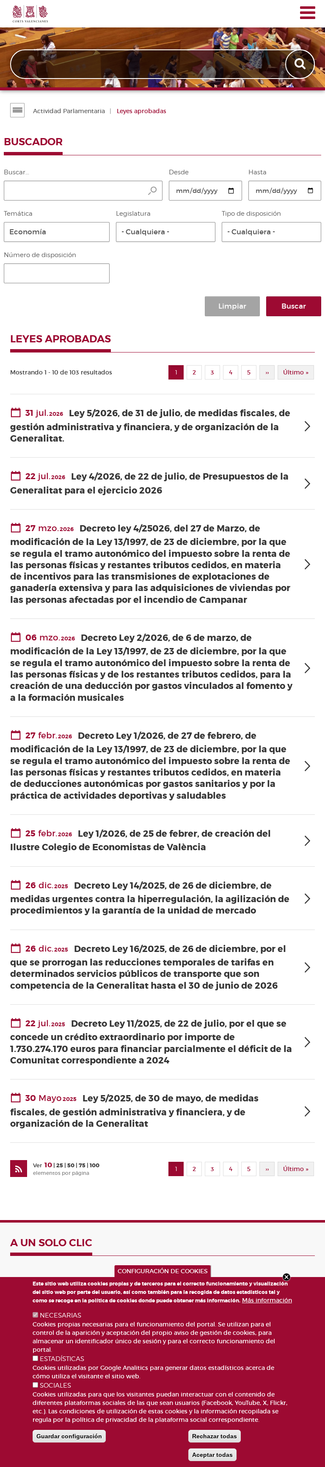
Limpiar (232, 306)
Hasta (257, 172)
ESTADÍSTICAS (62, 1359)
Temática (18, 213)
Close (286, 1277)
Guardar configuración (69, 1436)
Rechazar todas (214, 1436)
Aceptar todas (212, 1454)
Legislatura (133, 213)
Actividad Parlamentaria (69, 111)
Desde (179, 172)
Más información (267, 1300)
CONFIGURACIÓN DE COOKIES (163, 1271)
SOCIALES (55, 1385)
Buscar (293, 306)
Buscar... (16, 172)
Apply (301, 64)
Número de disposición (40, 255)
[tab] (162, 426)
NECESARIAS (60, 1315)
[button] (57, 232)
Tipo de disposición (251, 213)
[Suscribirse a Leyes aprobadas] (18, 1168)
